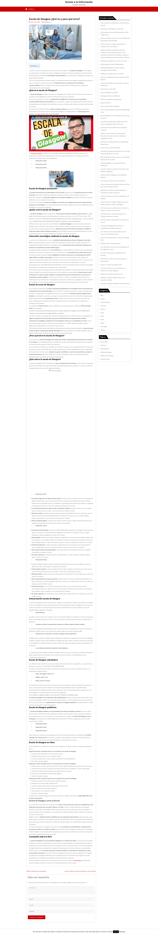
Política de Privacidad (107, 355)
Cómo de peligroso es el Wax (109, 92)
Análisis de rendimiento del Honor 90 (112, 274)
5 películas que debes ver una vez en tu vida (114, 61)
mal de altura (78, 860)
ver (38, 66)
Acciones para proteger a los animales (112, 29)
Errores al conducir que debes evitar (111, 265)
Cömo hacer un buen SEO (108, 89)
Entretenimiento (105, 302)
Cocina (103, 299)
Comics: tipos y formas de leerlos (110, 148)
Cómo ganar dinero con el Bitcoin (110, 96)
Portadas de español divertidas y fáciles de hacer (115, 283)
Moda (102, 316)
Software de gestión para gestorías (111, 99)
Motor (102, 319)
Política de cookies (106, 352)
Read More (122, 931)
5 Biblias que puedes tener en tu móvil (112, 74)
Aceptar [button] (116, 931)
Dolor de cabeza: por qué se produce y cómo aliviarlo (80, 871)
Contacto (103, 345)
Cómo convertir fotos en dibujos (110, 106)
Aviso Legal (104, 342)
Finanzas (103, 306)
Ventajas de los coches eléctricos (110, 243)
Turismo (103, 330)
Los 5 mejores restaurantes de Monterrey (113, 181)
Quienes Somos (105, 359)
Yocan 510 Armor (106, 103)
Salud (102, 323)
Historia (103, 309)
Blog (102, 295)
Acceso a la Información (79, 1)
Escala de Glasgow (36, 153)
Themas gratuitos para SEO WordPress (112, 64)
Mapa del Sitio (105, 349)
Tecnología (104, 326)
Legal (102, 312)
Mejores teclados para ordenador (36, 871)
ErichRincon (47, 22)
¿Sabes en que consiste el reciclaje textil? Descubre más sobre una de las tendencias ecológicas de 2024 (113, 136)
